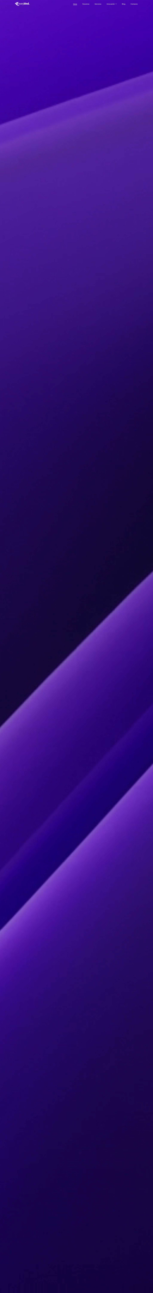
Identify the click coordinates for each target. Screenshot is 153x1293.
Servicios (98, 4)
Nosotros (85, 4)
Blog (123, 4)
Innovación (111, 4)
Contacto (134, 4)
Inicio (75, 4)
